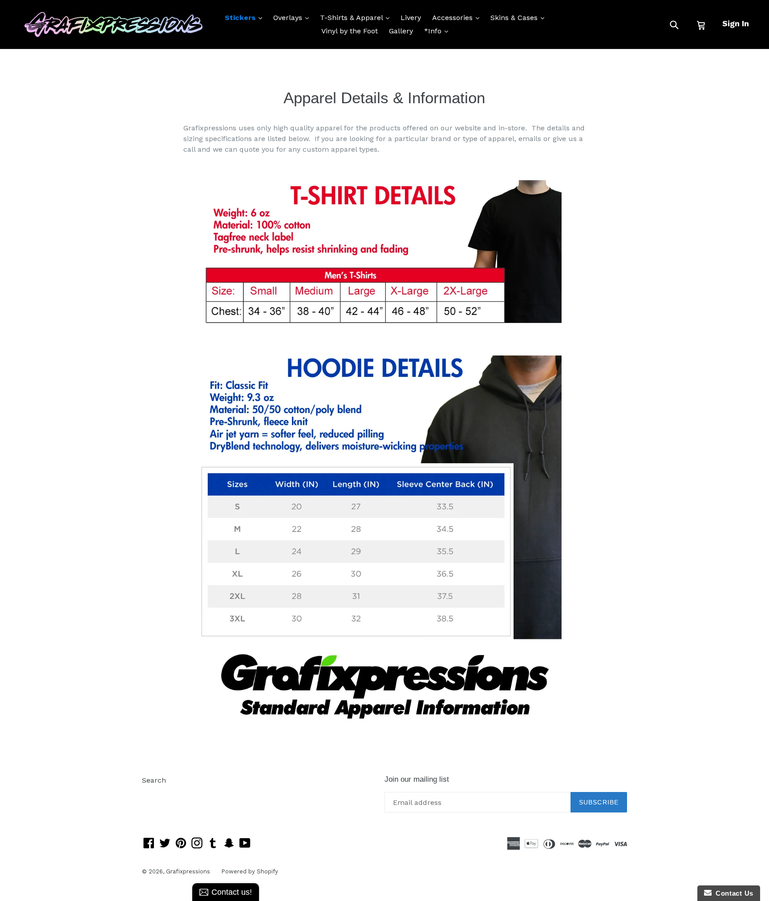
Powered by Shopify (249, 871)
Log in (152, 793)
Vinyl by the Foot (349, 31)
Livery (411, 17)
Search (154, 780)
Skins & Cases (519, 17)
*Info (438, 30)
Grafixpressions (188, 871)
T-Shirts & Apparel (357, 17)
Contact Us (732, 893)
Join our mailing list (416, 779)
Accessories (458, 17)
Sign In (735, 23)
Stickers (246, 17)
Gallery (401, 31)
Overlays (293, 17)
